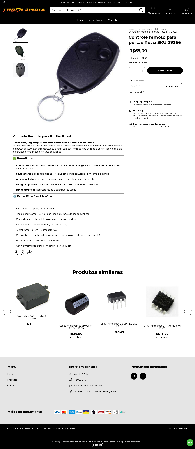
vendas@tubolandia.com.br (88, 385)
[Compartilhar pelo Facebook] (16, 254)
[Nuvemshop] (178, 429)
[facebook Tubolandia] (9, 2)
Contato (113, 20)
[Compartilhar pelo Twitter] (23, 254)
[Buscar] (141, 10)
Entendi (97, 445)
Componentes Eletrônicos (152, 29)
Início (80, 20)
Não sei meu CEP (136, 92)
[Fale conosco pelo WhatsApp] (190, 442)
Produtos (95, 20)
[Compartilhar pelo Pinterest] (29, 254)
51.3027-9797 (80, 379)
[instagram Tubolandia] (4, 2)
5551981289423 (81, 374)
